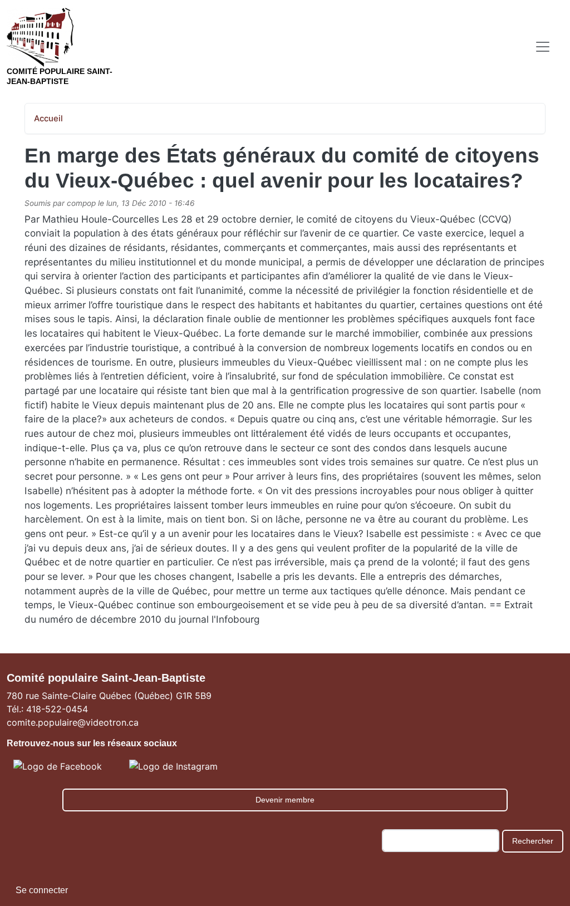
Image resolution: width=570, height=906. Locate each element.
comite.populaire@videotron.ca (73, 722)
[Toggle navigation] (543, 46)
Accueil (48, 119)
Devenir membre (285, 799)
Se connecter (42, 890)
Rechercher (532, 840)
